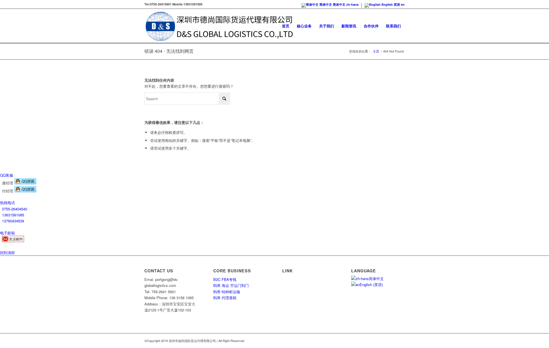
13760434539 (13, 221)
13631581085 (13, 215)
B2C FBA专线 (224, 279)
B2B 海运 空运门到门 (231, 285)
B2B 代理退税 (224, 297)
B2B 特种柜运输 (226, 291)
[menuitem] (285, 26)
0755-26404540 (14, 209)
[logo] (219, 26)
